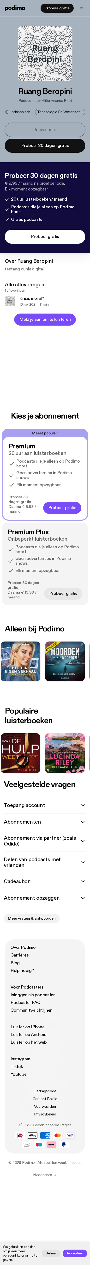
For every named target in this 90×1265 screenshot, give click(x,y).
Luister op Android (29, 1034)
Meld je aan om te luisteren (45, 319)
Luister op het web (29, 1042)
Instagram (20, 1059)
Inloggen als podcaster (33, 995)
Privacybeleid (45, 1114)
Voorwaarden (45, 1106)
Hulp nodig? (22, 970)
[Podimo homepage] (15, 8)
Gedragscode (45, 1091)
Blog (15, 963)
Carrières (20, 955)
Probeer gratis (57, 8)
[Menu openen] (81, 8)
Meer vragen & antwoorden (32, 918)
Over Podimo (23, 947)
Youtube (19, 1074)
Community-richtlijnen (32, 1010)
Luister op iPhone (28, 1027)
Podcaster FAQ (26, 1002)
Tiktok (17, 1066)
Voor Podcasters (27, 987)
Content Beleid (45, 1098)
